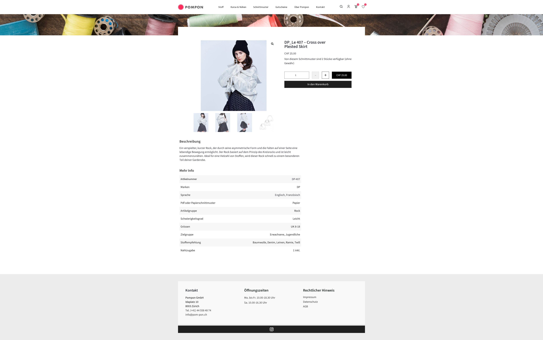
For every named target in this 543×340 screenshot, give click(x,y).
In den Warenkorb (317, 84)
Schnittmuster (260, 7)
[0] (363, 6)
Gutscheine (281, 7)
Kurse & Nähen (238, 7)
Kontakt (320, 7)
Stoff (220, 7)
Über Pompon (301, 7)
